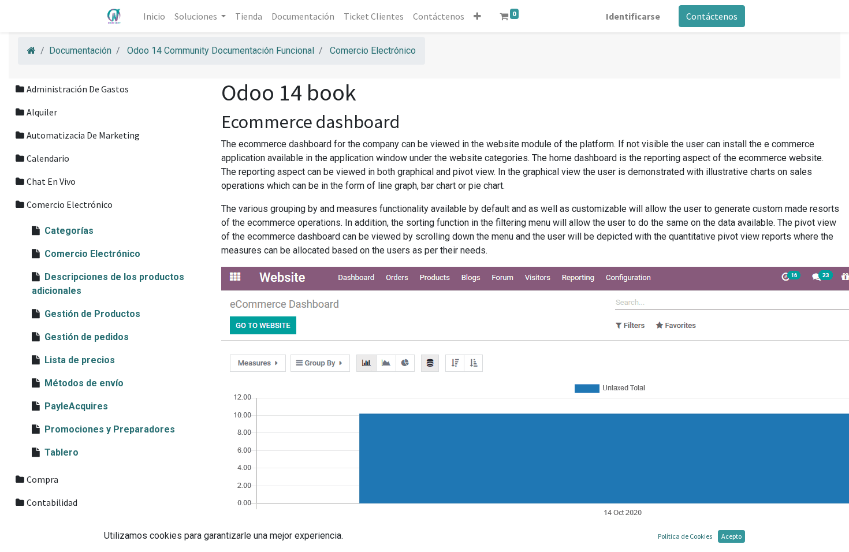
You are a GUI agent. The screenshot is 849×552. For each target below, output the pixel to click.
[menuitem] (154, 16)
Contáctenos (712, 16)
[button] (477, 16)
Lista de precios (79, 360)
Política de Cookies (685, 536)
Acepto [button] (731, 536)
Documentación (80, 50)
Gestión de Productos (92, 313)
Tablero (61, 452)
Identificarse (633, 16)
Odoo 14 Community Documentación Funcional (220, 50)
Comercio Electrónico (373, 50)
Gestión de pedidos (86, 336)
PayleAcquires (76, 406)
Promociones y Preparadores (109, 429)
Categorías (69, 230)
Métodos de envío (84, 383)
